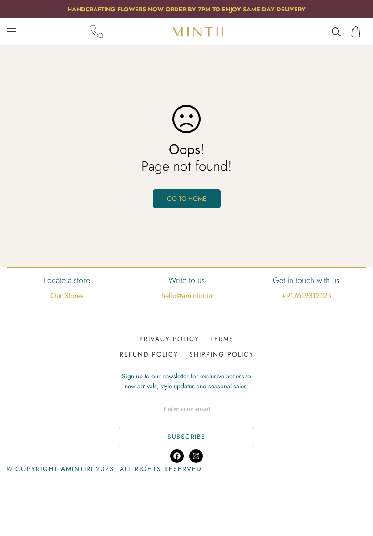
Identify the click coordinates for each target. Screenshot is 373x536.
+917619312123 (306, 295)
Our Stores (66, 295)
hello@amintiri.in (186, 295)
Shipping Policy (221, 354)
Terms (222, 338)
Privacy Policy (169, 338)
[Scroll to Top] (355, 486)
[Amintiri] (198, 31)
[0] (355, 32)
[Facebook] (177, 456)
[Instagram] (196, 456)
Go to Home (187, 198)
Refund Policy (149, 354)
